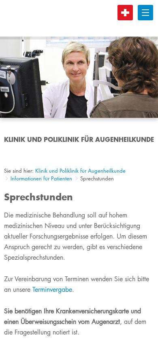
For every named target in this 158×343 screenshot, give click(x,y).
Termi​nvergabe (52, 289)
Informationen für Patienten (41, 178)
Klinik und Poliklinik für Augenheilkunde (80, 170)
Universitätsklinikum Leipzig (80, 18)
